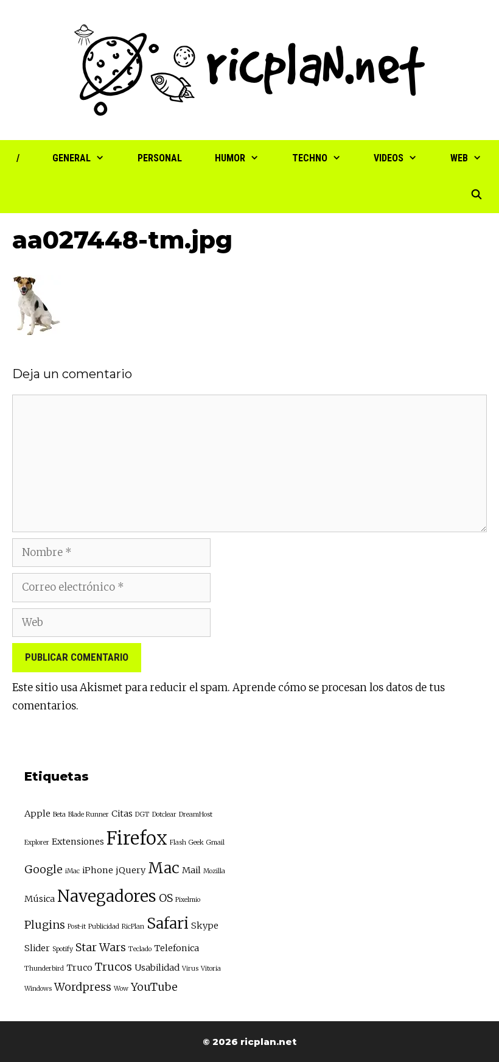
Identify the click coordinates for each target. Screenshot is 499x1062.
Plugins (44, 925)
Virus (190, 968)
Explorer (36, 842)
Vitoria (211, 968)
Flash (178, 842)
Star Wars (100, 947)
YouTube (154, 987)
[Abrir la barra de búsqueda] (476, 195)
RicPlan (133, 926)
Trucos (113, 967)
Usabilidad (157, 967)
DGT (142, 814)
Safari (168, 923)
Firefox (136, 838)
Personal (160, 158)
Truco (79, 967)
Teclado (140, 949)
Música (39, 898)
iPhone (97, 870)
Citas (122, 813)
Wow (121, 989)
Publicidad (103, 926)
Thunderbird (44, 968)
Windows (38, 989)
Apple (37, 813)
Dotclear (164, 814)
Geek (196, 842)
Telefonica (176, 948)
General (71, 158)
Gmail (215, 842)
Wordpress (82, 987)
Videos (388, 158)
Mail (191, 870)
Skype (204, 925)
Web (459, 158)
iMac (72, 871)
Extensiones (78, 841)
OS (166, 898)
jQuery (130, 870)
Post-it (77, 926)
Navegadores (106, 896)
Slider (37, 948)
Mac (164, 868)
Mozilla (214, 871)
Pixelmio (187, 900)
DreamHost (195, 814)
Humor (230, 158)
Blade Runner (88, 814)
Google (43, 869)
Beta (59, 814)
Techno (309, 158)
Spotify (62, 949)
